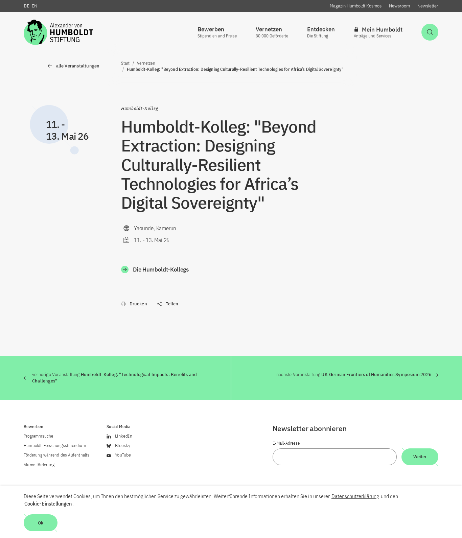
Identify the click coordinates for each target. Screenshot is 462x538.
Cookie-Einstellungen (48, 503)
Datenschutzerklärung (355, 496)
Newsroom (399, 6)
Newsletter (427, 6)
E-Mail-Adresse (286, 443)
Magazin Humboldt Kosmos (356, 6)
